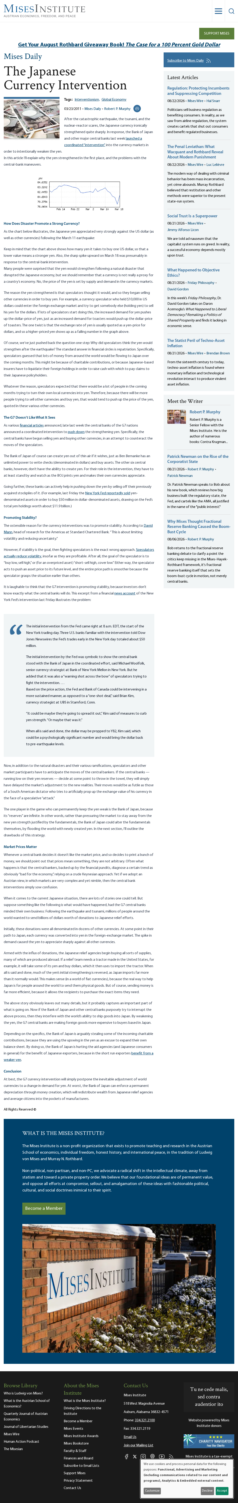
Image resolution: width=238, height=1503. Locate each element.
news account (125, 593)
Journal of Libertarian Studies (26, 1427)
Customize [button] (152, 1491)
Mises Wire (195, 101)
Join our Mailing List (138, 1445)
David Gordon (178, 289)
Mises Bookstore (76, 1443)
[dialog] (186, 1478)
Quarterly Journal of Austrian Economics (26, 1416)
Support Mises (216, 33)
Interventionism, (87, 100)
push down (76, 432)
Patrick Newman (180, 476)
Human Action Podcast (21, 1442)
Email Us (130, 1437)
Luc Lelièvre (215, 165)
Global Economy (114, 100)
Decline (207, 1491)
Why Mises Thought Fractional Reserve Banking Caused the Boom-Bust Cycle (199, 527)
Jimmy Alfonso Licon (183, 230)
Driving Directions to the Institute (82, 1411)
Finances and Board (78, 1458)
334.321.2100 (145, 1420)
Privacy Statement (78, 1481)
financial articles (32, 425)
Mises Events (73, 1429)
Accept (222, 1491)
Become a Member (44, 1208)
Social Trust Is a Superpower (192, 216)
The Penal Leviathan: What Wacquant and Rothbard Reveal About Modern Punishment (195, 152)
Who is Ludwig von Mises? (23, 1393)
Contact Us (72, 1488)
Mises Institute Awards (81, 1436)
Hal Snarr (213, 101)
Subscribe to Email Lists (81, 1466)
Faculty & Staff (75, 1451)
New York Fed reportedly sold (107, 493)
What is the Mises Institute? (85, 1401)
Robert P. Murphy (117, 109)
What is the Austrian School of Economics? (27, 1403)
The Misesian (13, 1449)
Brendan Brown (218, 353)
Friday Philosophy (201, 283)
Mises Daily (23, 57)
